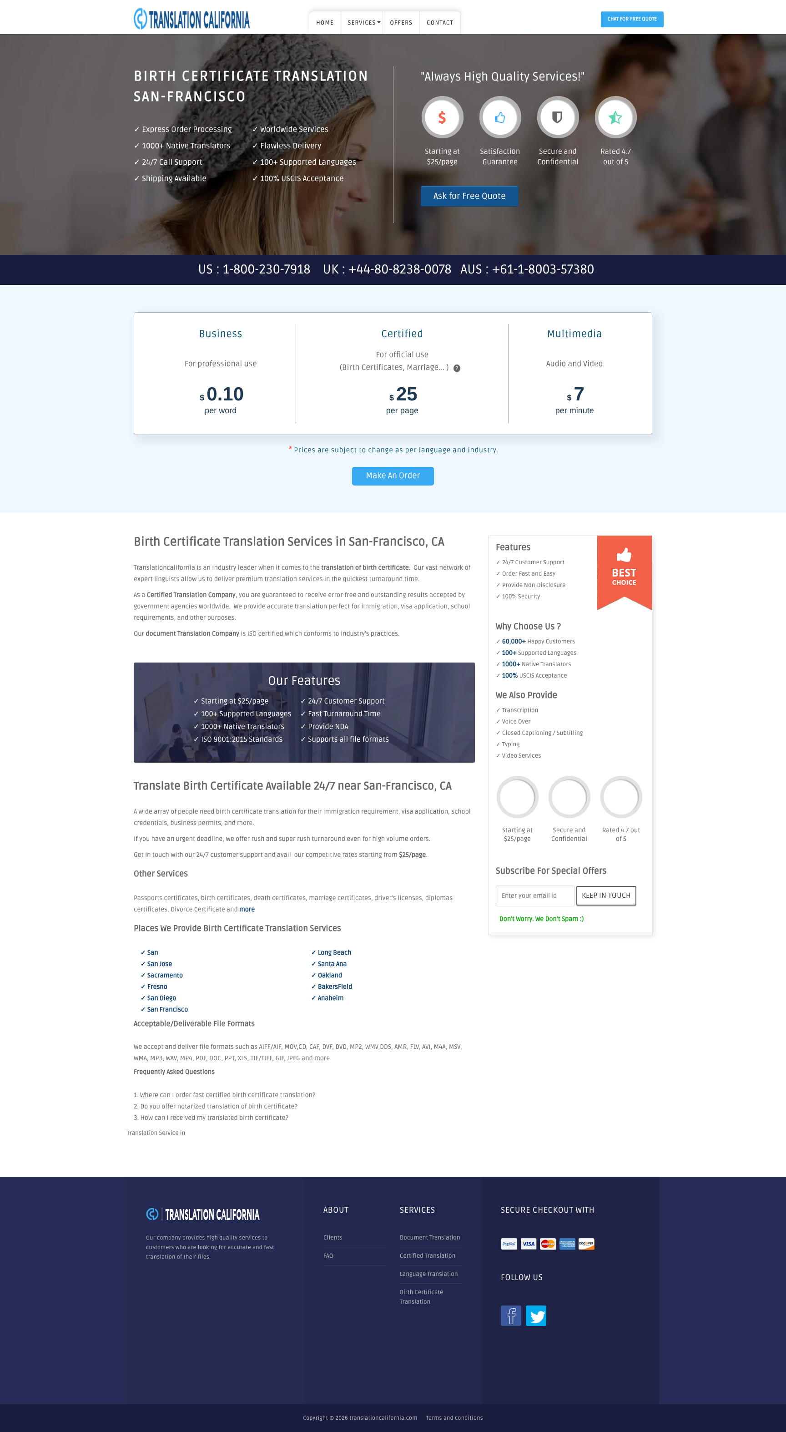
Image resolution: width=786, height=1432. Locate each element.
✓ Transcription (517, 710)
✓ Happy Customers (535, 641)
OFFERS (401, 22)
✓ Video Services (518, 755)
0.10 (222, 401)
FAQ (328, 1256)
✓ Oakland (326, 976)
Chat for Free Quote (632, 19)
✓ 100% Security (518, 596)
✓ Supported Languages (536, 653)
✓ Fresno (154, 987)
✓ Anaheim (327, 998)
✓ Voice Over (513, 721)
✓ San (149, 953)
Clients (333, 1237)
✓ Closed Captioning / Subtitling (539, 733)
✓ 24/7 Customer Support (530, 562)
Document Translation (430, 1237)
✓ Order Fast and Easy (525, 573)
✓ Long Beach (331, 953)
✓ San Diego (158, 998)
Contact (440, 22)
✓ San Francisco (164, 1010)
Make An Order (393, 476)
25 (402, 401)
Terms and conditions (454, 1418)
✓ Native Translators (533, 664)
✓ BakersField (331, 987)
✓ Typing (507, 744)
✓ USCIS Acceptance (531, 675)
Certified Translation (427, 1256)
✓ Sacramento (162, 976)
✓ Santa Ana (329, 964)
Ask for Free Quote (469, 196)
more (247, 910)
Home (325, 22)
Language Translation (429, 1274)
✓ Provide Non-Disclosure (530, 585)
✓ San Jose (156, 964)
